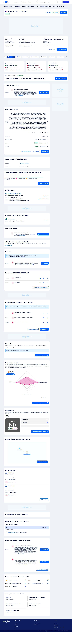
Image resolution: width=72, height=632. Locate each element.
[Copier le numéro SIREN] (11, 39)
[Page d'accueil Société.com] (6, 2)
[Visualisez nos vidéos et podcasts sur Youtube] (60, 627)
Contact (26, 56)
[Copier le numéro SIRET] (14, 42)
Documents (61, 56)
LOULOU (15, 492)
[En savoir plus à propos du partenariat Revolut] (25, 583)
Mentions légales (51, 49)
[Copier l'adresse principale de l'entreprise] (64, 39)
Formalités (23, 1)
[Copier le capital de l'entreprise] (47, 136)
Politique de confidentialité (59, 630)
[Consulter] (43, 278)
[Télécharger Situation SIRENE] (47, 143)
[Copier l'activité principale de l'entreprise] (48, 122)
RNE (47, 46)
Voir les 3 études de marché (42, 569)
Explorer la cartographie (42, 461)
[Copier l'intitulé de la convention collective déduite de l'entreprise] (47, 133)
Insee (44, 46)
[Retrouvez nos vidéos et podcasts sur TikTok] (63, 627)
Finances (53, 56)
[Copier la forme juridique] (31, 46)
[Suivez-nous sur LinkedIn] (55, 627)
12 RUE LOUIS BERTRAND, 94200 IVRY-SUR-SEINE (53, 39)
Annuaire (16, 626)
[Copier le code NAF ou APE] (35, 42)
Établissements (35, 56)
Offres (29, 1)
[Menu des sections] (5, 57)
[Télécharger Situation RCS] (47, 146)
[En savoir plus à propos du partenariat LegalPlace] (25, 580)
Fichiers (16, 624)
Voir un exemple (20, 95)
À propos (40, 630)
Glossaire (35, 624)
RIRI (10, 492)
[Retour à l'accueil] (6, 621)
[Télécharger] (47, 278)
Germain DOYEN (12, 479)
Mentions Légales (66, 630)
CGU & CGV (44, 630)
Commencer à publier (45, 307)
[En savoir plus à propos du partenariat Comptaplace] (25, 586)
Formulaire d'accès (8, 245)
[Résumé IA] (40, 278)
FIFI (12, 492)
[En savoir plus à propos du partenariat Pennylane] (48, 583)
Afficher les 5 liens (44, 499)
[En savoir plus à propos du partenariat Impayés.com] (48, 580)
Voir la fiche (46, 220)
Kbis (19, 56)
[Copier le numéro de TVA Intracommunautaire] (13, 46)
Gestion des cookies (50, 630)
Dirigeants (45, 56)
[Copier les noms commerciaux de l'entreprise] (47, 140)
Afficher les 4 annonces (33, 329)
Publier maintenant (44, 329)
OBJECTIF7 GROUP (47, 42)
